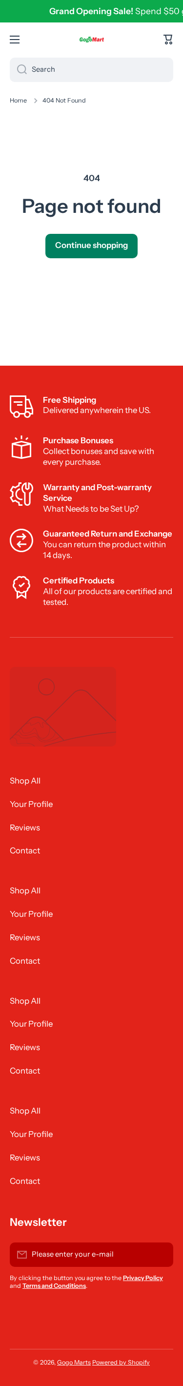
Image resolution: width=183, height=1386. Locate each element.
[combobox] (91, 70)
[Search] (18, 70)
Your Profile (31, 804)
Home (18, 100)
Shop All (25, 781)
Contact (25, 850)
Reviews (25, 827)
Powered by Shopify (121, 1362)
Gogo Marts (74, 1362)
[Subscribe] (161, 1254)
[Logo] (92, 40)
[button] (168, 39)
